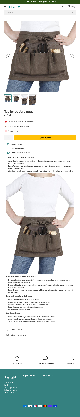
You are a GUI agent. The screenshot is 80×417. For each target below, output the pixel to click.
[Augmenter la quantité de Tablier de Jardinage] (11, 138)
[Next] (71, 56)
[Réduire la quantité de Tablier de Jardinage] (5, 138)
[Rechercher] (73, 12)
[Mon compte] (62, 7)
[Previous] (8, 56)
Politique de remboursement (18, 335)
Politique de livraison (16, 329)
